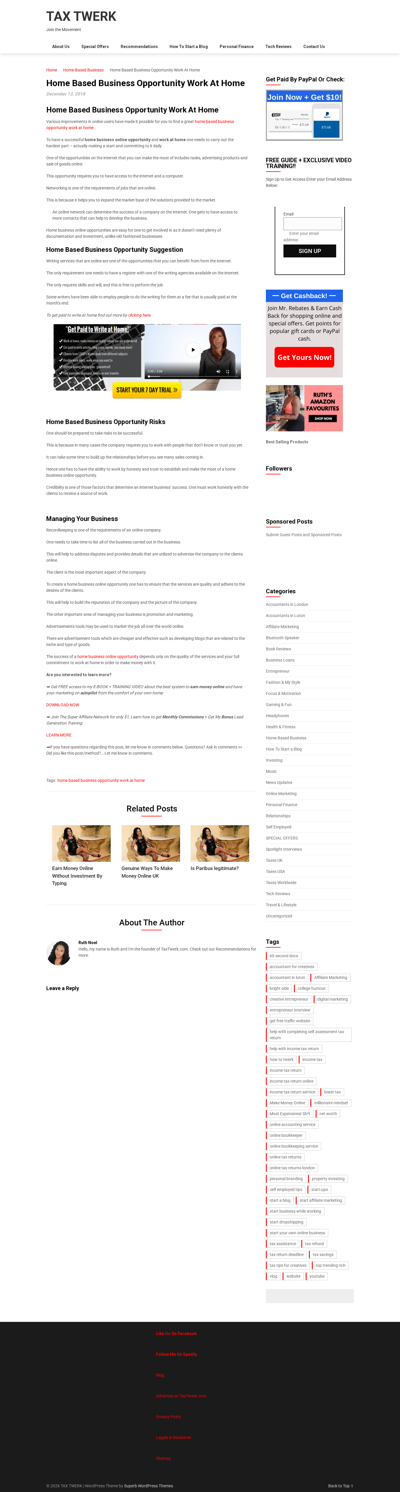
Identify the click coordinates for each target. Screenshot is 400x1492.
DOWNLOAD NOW (62, 705)
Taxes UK (274, 860)
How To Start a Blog (189, 46)
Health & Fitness (280, 726)
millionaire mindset (331, 1102)
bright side (279, 988)
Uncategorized (279, 916)
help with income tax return (294, 1048)
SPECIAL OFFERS (282, 838)
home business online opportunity (108, 656)
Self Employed (278, 827)
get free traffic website (290, 1020)
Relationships (278, 815)
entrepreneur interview (290, 1010)
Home (51, 70)
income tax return (286, 1070)
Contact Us (314, 46)
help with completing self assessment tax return (307, 1034)
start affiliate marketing (321, 1200)
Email (288, 214)
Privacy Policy (168, 1416)
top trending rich (331, 1265)
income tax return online (291, 1081)
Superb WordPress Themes (148, 1486)
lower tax (332, 1092)
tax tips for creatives (288, 1265)
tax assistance (283, 1243)
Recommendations (139, 46)
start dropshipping (286, 1222)
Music (271, 771)
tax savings (323, 1254)
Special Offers (95, 46)
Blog (160, 1375)
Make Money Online (287, 1102)
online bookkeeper (286, 1135)
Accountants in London (287, 604)
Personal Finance (237, 46)
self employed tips (286, 1189)
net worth (328, 1113)
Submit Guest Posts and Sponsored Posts (304, 534)
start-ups (319, 1189)
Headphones (277, 715)
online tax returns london (292, 1167)
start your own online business (297, 1232)
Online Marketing (281, 793)
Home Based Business (83, 70)
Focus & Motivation (283, 693)
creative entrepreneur (289, 999)
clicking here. (139, 315)
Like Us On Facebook (176, 1333)
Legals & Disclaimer (173, 1437)
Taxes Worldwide (281, 882)
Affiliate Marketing (282, 626)
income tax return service (292, 1092)
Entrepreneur (278, 671)
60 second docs (284, 955)
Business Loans (280, 660)
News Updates (279, 782)
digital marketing (332, 999)
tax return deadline (287, 1254)
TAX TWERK (81, 16)
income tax (312, 1059)
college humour (312, 988)
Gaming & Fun (279, 704)
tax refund (314, 1243)
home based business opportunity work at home (101, 780)
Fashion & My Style (283, 682)
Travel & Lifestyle (281, 905)
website (293, 1276)
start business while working (295, 1211)
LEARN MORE (58, 735)
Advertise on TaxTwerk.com (181, 1396)
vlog (273, 1276)
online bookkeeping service (294, 1146)
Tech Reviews (278, 46)
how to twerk (281, 1059)
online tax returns (285, 1157)
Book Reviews (278, 649)
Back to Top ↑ (341, 1486)
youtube (317, 1276)
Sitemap (163, 1458)
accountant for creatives (292, 966)
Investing (274, 760)
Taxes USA (275, 871)
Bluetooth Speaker (282, 637)
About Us (61, 46)
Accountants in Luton (285, 615)
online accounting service (292, 1124)
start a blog (280, 1200)
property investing (328, 1178)
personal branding (286, 1178)
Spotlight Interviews (284, 849)
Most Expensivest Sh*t (290, 1113)
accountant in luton (287, 977)
